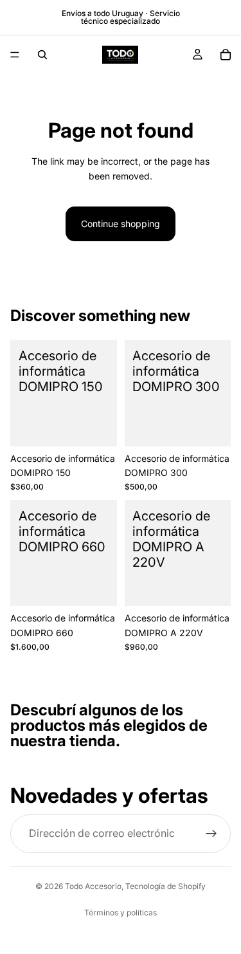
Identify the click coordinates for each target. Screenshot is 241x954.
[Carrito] (225, 55)
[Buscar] (42, 55)
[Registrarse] (211, 833)
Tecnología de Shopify (165, 886)
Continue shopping (120, 223)
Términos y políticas (120, 912)
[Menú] (15, 54)
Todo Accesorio (93, 886)
